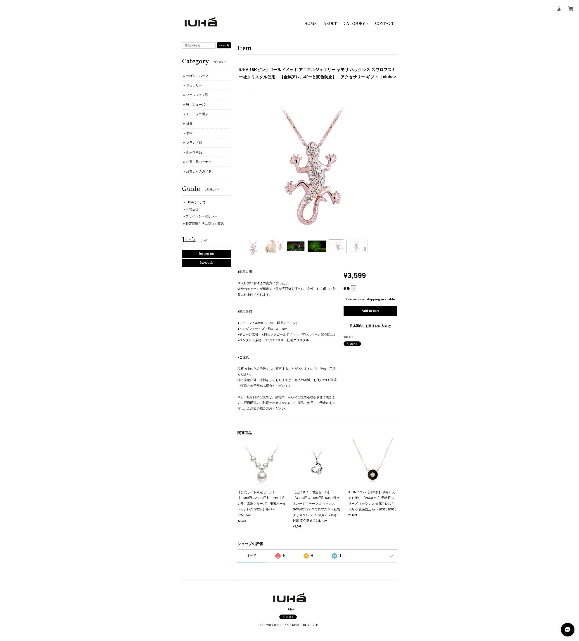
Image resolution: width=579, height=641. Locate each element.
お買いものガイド (198, 171)
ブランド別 (194, 142)
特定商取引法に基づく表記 (205, 223)
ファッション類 (197, 95)
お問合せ (192, 209)
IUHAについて (196, 202)
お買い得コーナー (198, 162)
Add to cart (370, 310)
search (224, 45)
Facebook (206, 263)
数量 (347, 289)
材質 (189, 123)
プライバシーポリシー (201, 216)
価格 (189, 133)
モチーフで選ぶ (197, 114)
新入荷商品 (194, 152)
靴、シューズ (195, 104)
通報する (349, 337)
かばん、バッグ (197, 76)
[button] (356, 24)
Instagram (206, 254)
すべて (251, 555)
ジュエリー (194, 85)
